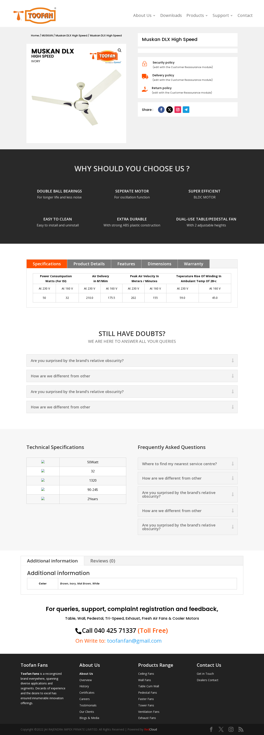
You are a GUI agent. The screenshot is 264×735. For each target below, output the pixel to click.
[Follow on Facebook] (161, 109)
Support (221, 15)
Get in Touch (205, 674)
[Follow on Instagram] (177, 109)
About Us (142, 15)
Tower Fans (146, 705)
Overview (85, 680)
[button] (119, 50)
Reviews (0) (102, 561)
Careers (84, 699)
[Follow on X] (169, 109)
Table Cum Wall (148, 686)
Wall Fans (144, 680)
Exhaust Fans (147, 718)
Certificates (86, 692)
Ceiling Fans (146, 674)
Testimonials (88, 705)
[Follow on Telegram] (186, 109)
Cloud (150, 729)
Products (195, 15)
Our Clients (86, 712)
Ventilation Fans (148, 712)
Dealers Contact (207, 680)
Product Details (89, 264)
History (84, 686)
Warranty (193, 264)
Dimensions (159, 264)
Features (126, 264)
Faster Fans (146, 699)
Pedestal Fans (147, 692)
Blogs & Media (89, 718)
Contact (245, 15)
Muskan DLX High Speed (71, 35)
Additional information (52, 561)
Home (35, 35)
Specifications (47, 264)
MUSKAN (47, 35)
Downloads (171, 15)
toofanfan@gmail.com (134, 640)
